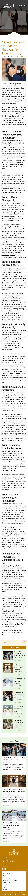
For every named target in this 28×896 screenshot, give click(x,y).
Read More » (17, 660)
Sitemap (23, 894)
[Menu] (13, 5)
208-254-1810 (21, 5)
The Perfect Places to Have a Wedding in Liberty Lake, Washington (11, 825)
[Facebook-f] (2, 869)
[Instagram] (5, 869)
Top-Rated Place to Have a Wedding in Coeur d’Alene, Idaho (19, 653)
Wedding (22, 56)
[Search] (24, 642)
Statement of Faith (7, 894)
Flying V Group (17, 894)
